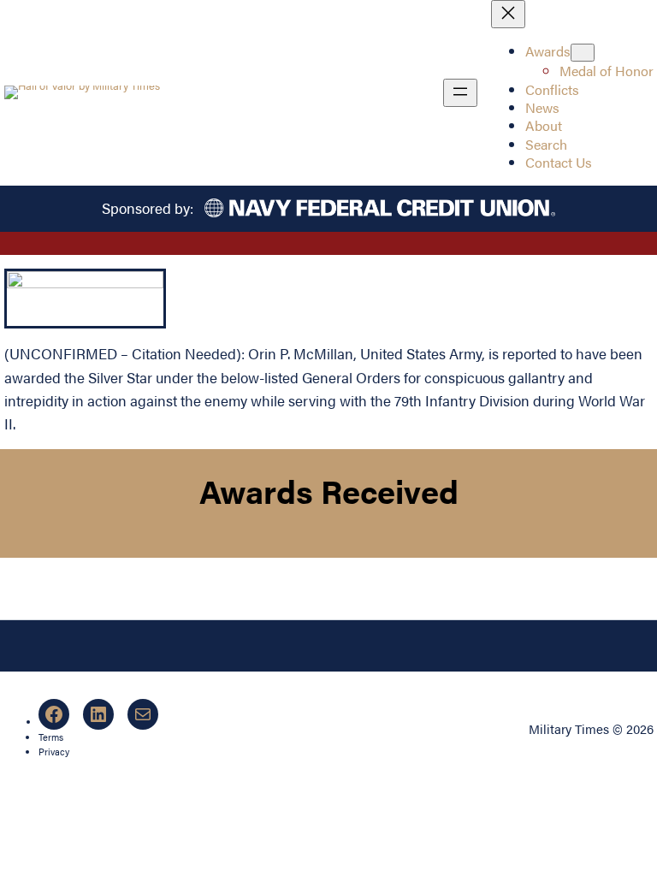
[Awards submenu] (583, 53)
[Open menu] (460, 93)
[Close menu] (508, 14)
